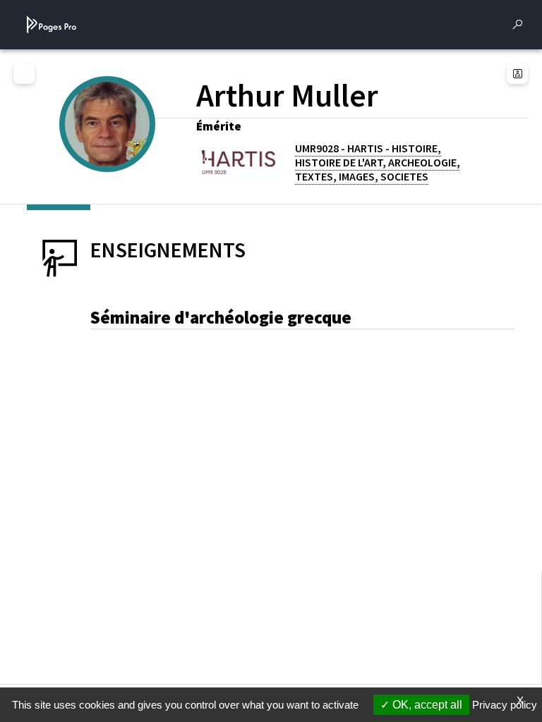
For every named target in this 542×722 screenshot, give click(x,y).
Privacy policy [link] (504, 705)
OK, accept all (426, 705)
